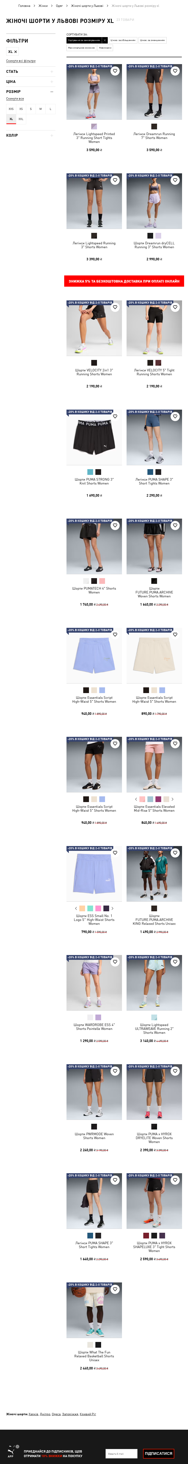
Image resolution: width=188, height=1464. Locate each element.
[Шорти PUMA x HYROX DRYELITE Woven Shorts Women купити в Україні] (154, 1092)
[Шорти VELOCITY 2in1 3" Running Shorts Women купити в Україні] (94, 328)
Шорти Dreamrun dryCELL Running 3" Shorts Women (154, 245)
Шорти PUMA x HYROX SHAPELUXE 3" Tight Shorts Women (154, 1247)
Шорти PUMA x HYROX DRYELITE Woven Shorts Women (154, 1137)
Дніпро (45, 1414)
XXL (21, 119)
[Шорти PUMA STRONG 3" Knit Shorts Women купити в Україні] (94, 437)
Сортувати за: (77, 34)
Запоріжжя (70, 1414)
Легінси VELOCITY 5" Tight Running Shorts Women (154, 372)
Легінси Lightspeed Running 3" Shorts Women (94, 245)
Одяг (59, 6)
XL (11, 119)
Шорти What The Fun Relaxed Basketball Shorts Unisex (94, 1356)
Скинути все (15, 98)
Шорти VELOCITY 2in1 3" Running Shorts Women (94, 372)
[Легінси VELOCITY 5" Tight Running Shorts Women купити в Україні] (154, 328)
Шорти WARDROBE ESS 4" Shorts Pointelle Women (94, 1027)
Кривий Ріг (88, 1414)
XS (21, 109)
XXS (11, 109)
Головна (24, 6)
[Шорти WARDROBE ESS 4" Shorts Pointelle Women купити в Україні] (94, 982)
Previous (136, 799)
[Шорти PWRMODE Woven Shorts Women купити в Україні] (94, 1092)
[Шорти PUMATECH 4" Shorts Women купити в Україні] (94, 546)
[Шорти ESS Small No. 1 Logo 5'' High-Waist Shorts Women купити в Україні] (94, 873)
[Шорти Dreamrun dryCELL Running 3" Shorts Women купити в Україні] (154, 201)
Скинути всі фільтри (21, 61)
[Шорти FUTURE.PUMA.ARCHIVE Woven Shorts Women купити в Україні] (154, 546)
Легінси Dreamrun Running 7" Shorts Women (154, 136)
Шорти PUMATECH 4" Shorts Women (94, 590)
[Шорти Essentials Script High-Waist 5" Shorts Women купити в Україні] (94, 655)
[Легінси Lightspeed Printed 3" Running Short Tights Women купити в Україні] (94, 92)
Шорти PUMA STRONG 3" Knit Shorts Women (94, 481)
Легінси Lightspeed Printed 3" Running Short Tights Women (94, 138)
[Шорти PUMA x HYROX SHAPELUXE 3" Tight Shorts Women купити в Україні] (154, 1201)
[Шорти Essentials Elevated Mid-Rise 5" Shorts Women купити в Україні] (154, 764)
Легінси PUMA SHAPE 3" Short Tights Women (154, 481)
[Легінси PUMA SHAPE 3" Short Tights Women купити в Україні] (154, 437)
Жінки (43, 6)
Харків (33, 1414)
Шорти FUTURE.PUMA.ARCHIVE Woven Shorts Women (154, 592)
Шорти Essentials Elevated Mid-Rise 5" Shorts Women (154, 808)
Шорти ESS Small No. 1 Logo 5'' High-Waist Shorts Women (94, 919)
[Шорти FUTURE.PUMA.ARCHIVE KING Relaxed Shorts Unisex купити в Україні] (154, 873)
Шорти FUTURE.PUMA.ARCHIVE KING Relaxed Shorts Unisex (154, 919)
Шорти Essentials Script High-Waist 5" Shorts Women (94, 699)
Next (172, 799)
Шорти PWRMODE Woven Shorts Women (94, 1136)
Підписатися (158, 1454)
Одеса (56, 1414)
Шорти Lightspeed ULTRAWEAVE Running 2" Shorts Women (154, 1028)
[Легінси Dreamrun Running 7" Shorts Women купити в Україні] (154, 92)
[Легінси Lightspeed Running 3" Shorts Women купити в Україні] (94, 201)
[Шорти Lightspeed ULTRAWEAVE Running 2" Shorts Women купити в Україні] (154, 982)
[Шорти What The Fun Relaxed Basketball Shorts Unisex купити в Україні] (94, 1310)
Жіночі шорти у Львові (87, 6)
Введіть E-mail (116, 1453)
